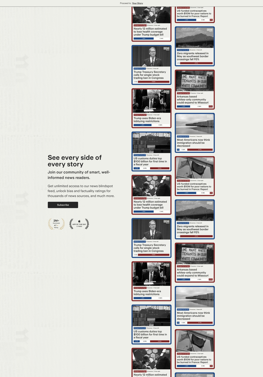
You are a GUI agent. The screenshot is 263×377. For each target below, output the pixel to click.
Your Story (137, 3)
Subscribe (63, 204)
